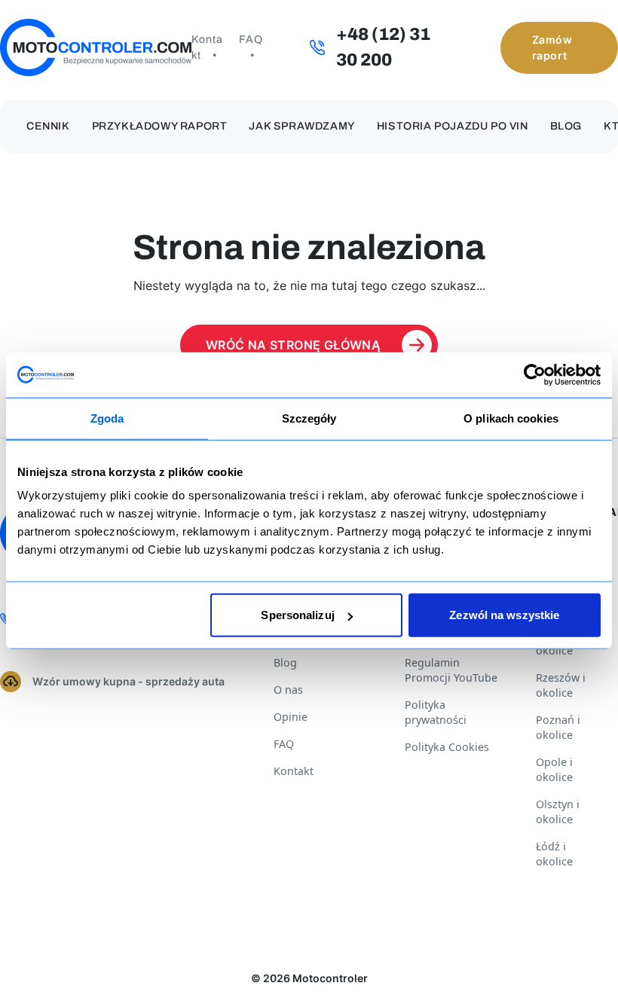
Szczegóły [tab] (309, 417)
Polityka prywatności (436, 712)
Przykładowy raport (160, 126)
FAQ (251, 39)
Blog (566, 126)
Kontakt (207, 47)
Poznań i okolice (558, 727)
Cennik (48, 126)
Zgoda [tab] (107, 417)
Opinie (290, 717)
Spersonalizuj (297, 615)
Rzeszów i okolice (561, 685)
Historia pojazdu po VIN (452, 126)
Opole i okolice (554, 769)
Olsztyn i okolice (558, 811)
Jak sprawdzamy (301, 126)
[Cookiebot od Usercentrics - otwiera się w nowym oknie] (535, 374)
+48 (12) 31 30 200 (383, 47)
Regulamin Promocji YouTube (451, 670)
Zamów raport (552, 47)
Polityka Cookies (447, 747)
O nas (288, 689)
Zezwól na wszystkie (504, 615)
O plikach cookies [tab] (511, 417)
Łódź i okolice (554, 853)
